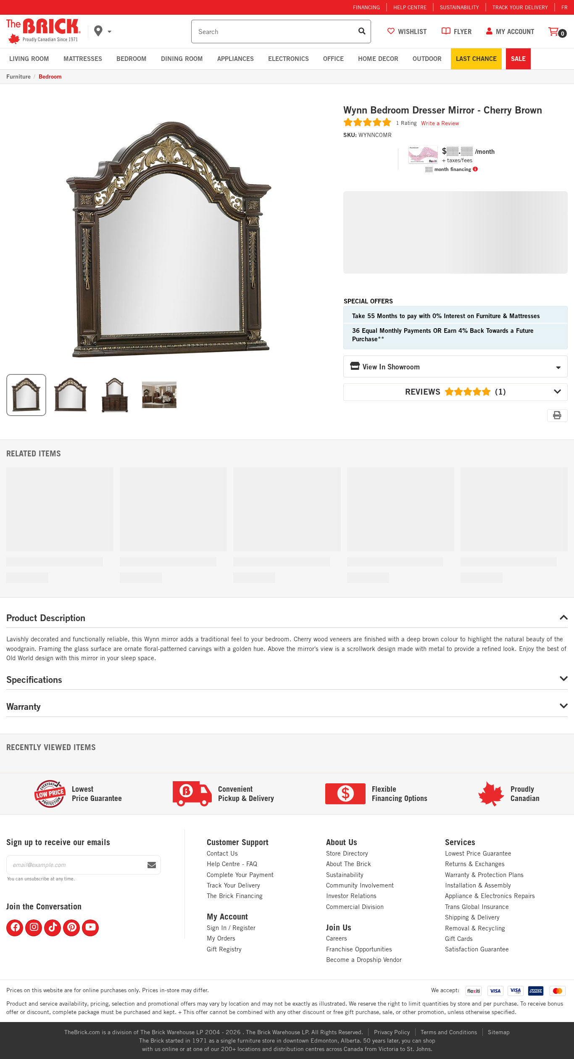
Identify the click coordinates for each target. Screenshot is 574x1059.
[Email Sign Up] (151, 865)
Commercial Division (355, 907)
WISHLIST (412, 31)
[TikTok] (52, 927)
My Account (227, 916)
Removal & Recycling (475, 928)
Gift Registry (224, 949)
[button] (141, 31)
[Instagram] (33, 927)
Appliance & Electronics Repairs (490, 896)
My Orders (221, 938)
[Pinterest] (71, 927)
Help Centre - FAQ (232, 864)
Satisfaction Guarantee (477, 949)
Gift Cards (459, 939)
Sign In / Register (231, 928)
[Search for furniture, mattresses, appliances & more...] (362, 31)
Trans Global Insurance (477, 907)
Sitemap (499, 1032)
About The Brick (348, 864)
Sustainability (459, 7)
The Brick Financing (235, 896)
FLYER (462, 31)
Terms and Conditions (449, 1032)
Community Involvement (360, 885)
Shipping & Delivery (472, 917)
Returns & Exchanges (475, 864)
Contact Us (222, 853)
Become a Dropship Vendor (364, 960)
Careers (336, 938)
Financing (366, 7)
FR (564, 7)
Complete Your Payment (240, 875)
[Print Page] (557, 415)
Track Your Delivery (520, 7)
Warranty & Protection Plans (484, 875)
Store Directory (347, 853)
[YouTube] (90, 927)
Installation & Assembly (478, 885)
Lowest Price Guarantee (478, 853)
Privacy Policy (392, 1032)
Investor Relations (351, 896)
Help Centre (410, 7)
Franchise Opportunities (359, 949)
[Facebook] (14, 927)
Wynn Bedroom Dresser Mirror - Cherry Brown (442, 110)
